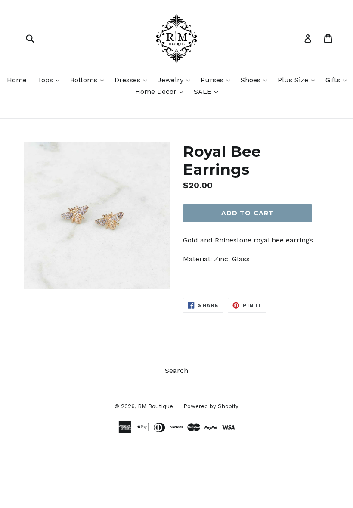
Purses (217, 79)
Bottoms (89, 79)
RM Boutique (156, 406)
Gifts (338, 79)
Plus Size (298, 79)
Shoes (256, 79)
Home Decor (161, 91)
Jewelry (176, 79)
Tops (50, 79)
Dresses (133, 79)
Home (17, 80)
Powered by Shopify (210, 406)
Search (176, 370)
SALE (208, 91)
